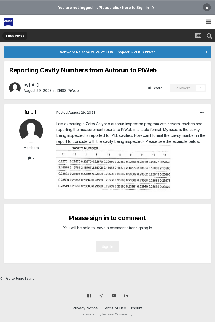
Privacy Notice (85, 308)
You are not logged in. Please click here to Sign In (103, 7)
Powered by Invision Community (107, 314)
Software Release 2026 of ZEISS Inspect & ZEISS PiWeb (107, 52)
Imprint (136, 308)
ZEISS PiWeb (68, 90)
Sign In (107, 246)
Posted (75, 112)
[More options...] (201, 113)
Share (157, 88)
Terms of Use (114, 308)
